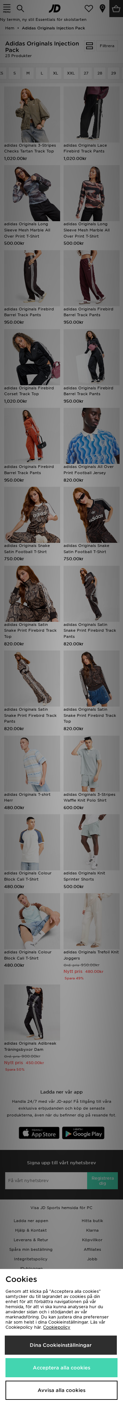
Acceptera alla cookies (61, 1367)
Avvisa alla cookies (61, 1390)
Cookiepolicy (56, 1327)
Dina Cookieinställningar (61, 1345)
